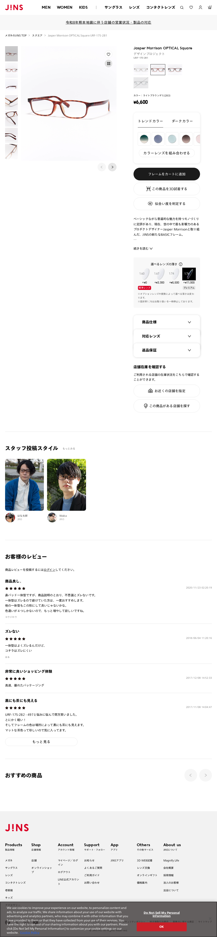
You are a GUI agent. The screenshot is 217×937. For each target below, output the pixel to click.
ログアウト (64, 872)
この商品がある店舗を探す (169, 406)
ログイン (49, 569)
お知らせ (89, 860)
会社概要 (168, 867)
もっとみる (69, 448)
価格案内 (142, 882)
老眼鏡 (9, 890)
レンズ (134, 7)
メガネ (9, 860)
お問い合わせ (92, 882)
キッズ (9, 897)
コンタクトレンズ (160, 7)
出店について (171, 890)
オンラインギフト (147, 875)
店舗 (33, 860)
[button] (112, 167)
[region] (108, 919)
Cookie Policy (29, 932)
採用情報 (168, 875)
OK (161, 926)
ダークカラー (182, 121)
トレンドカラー (150, 121)
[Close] (210, 918)
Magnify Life (171, 860)
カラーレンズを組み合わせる (166, 153)
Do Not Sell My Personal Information (162, 914)
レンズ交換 (143, 867)
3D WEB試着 (144, 860)
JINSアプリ (117, 860)
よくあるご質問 (93, 867)
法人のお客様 (171, 882)
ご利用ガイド (92, 875)
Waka (63, 515)
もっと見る (41, 741)
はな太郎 (22, 515)
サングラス (113, 7)
